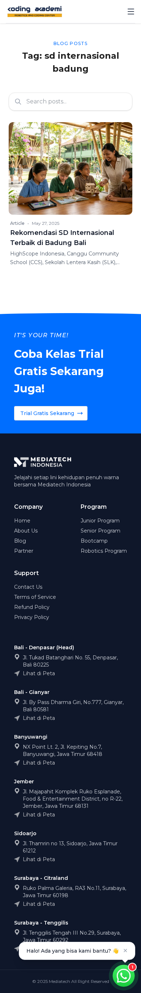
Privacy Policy (31, 617)
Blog (20, 541)
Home (22, 520)
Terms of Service (35, 597)
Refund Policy (32, 607)
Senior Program (100, 530)
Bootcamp (94, 541)
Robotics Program (104, 551)
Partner (23, 551)
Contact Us (28, 587)
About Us (26, 530)
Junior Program (100, 520)
